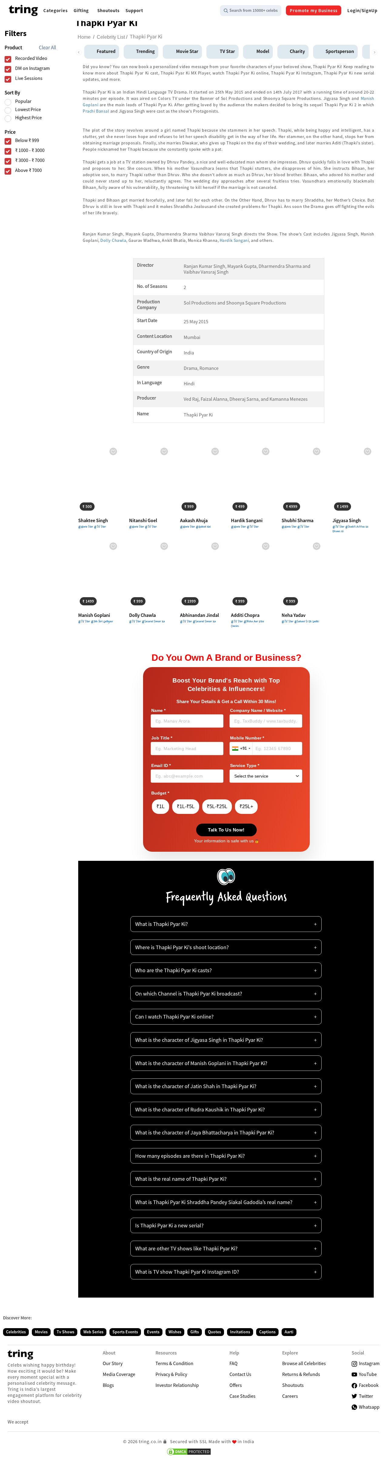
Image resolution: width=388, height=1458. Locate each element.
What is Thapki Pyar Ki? (161, 923)
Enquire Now (146, 505)
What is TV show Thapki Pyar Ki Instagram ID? (187, 1271)
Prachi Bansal (96, 111)
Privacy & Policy (171, 1374)
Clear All (47, 47)
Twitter (365, 1396)
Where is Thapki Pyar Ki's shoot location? (182, 947)
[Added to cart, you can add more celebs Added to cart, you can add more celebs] (150, 479)
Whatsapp (368, 1407)
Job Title (161, 738)
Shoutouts (293, 1385)
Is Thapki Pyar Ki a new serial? (169, 1225)
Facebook (368, 1385)
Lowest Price (28, 109)
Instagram (368, 1363)
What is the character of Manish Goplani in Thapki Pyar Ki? (201, 1063)
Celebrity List (111, 37)
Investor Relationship (177, 1385)
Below (27, 140)
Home (84, 37)
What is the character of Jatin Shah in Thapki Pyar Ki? (195, 1086)
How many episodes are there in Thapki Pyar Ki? (190, 1155)
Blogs (108, 1385)
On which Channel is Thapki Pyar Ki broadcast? (188, 993)
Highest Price (28, 117)
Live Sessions (28, 78)
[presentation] (78, 50)
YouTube (367, 1374)
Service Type (244, 765)
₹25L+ (246, 806)
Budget (160, 793)
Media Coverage (119, 1374)
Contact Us (240, 1374)
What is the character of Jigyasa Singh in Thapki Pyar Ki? (199, 1039)
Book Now (93, 505)
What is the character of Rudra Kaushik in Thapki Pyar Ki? (200, 1109)
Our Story (112, 1363)
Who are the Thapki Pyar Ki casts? (173, 970)
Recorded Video (31, 58)
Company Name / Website (258, 710)
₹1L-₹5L (186, 806)
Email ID (161, 765)
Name (158, 710)
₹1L (160, 806)
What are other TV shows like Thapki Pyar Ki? (186, 1248)
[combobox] (241, 748)
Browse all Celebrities (304, 1363)
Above (28, 170)
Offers (235, 1385)
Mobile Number (247, 738)
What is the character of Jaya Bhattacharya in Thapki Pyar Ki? (204, 1132)
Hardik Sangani (234, 240)
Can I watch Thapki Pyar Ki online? (174, 1016)
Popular (23, 101)
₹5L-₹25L (217, 806)
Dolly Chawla (113, 240)
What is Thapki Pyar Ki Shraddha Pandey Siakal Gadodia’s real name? (214, 1202)
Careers (290, 1396)
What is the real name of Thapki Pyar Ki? (181, 1178)
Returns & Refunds (301, 1374)
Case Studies (242, 1396)
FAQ (233, 1363)
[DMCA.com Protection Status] (189, 1451)
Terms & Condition (174, 1363)
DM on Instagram (32, 68)
